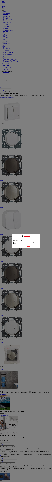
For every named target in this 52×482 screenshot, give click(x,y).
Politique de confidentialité (20, 241)
